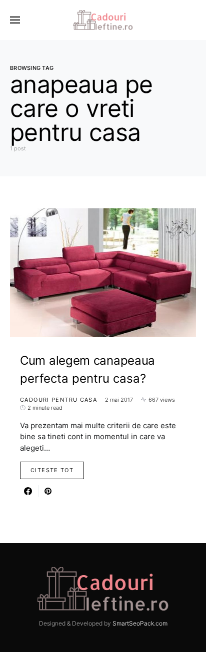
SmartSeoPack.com (140, 623)
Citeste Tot (52, 470)
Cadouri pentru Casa (58, 399)
